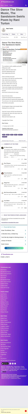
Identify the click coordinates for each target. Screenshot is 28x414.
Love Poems (4, 294)
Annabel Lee (4, 352)
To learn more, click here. (6, 412)
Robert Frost (4, 318)
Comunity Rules (23, 369)
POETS (8, 257)
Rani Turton (9, 28)
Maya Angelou (4, 320)
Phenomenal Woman (6, 342)
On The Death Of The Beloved (8, 360)
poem (4, 134)
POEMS (3, 257)
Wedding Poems (5, 304)
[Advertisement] (14, 400)
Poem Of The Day (5, 287)
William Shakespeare (6, 322)
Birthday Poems (4, 302)
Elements (20, 134)
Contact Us (8, 367)
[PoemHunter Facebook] (10, 363)
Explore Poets (4, 285)
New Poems (4, 275)
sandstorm (5, 136)
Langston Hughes (5, 326)
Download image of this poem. (8, 140)
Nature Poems (4, 306)
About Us (3, 366)
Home (2, 5)
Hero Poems (4, 309)
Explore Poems (4, 283)
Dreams (2, 350)
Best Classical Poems (6, 273)
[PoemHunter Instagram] (15, 363)
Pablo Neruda (4, 324)
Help (13, 367)
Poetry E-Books (4, 312)
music (12, 134)
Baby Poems (4, 296)
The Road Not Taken (6, 346)
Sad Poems (3, 300)
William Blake (4, 332)
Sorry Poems (4, 308)
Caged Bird (3, 354)
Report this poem (22, 140)
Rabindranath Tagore (6, 334)
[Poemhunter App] (5, 363)
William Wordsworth (5, 336)
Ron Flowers (7, 163)
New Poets (3, 277)
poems (8, 134)
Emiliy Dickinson (5, 328)
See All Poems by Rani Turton (14, 248)
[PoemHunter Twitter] (13, 363)
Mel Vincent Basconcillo (10, 192)
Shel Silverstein (4, 330)
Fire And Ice (3, 358)
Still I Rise (3, 344)
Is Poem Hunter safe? (14, 369)
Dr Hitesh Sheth (8, 147)
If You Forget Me (5, 348)
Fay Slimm (6, 200)
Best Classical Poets (6, 281)
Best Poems (4, 269)
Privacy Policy (5, 370)
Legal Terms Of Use (13, 370)
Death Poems (4, 298)
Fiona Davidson (8, 173)
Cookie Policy (17, 366)
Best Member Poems (6, 271)
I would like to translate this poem (9, 222)
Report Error (17, 367)
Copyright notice (9, 366)
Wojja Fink (6, 182)
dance (16, 134)
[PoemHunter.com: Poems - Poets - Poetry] (7, 2)
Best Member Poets (5, 279)
